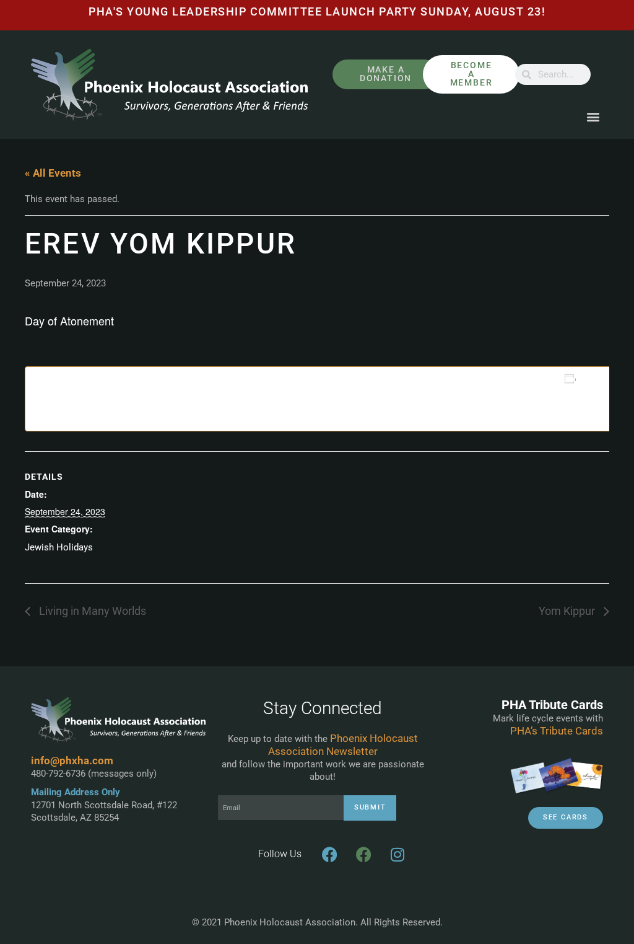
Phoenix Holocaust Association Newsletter (343, 744)
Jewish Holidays (59, 547)
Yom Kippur (568, 611)
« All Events (53, 173)
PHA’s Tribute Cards (556, 731)
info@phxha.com (72, 760)
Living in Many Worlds (91, 611)
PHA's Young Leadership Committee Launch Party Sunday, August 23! (317, 12)
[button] (593, 116)
